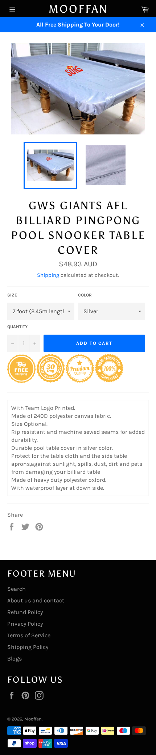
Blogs (14, 658)
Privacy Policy (25, 623)
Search (16, 588)
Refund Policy (25, 612)
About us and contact (35, 600)
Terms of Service (28, 635)
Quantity (17, 326)
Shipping (48, 275)
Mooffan (78, 9)
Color (85, 295)
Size (12, 295)
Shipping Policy (27, 646)
